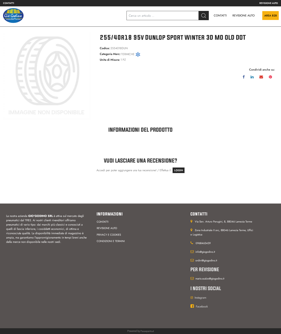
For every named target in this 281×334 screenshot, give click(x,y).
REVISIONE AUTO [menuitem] (243, 15)
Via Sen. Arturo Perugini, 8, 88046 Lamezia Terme (223, 221)
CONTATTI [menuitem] (220, 15)
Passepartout (147, 331)
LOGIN (178, 170)
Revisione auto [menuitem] (268, 3)
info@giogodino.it (205, 252)
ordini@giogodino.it (206, 260)
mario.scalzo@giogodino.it (209, 278)
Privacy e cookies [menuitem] (109, 235)
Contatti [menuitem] (8, 3)
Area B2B (270, 15)
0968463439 (203, 243)
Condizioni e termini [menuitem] (111, 241)
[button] (204, 15)
